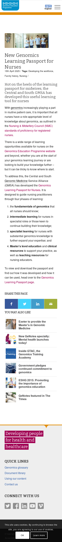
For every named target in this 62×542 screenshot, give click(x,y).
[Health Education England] (39, 8)
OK (22, 535)
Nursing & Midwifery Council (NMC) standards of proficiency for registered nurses (29, 130)
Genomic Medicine (16, 181)
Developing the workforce (40, 71)
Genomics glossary (16, 467)
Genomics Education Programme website (30, 151)
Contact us (11, 484)
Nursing (23, 75)
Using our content (15, 478)
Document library (15, 473)
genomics (17, 108)
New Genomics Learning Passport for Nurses (29, 61)
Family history (11, 75)
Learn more (39, 535)
